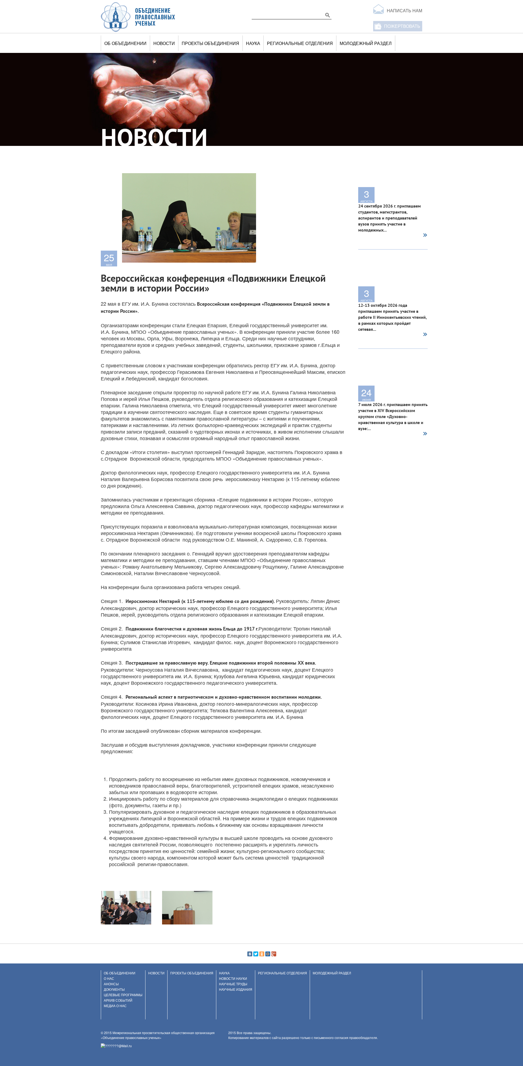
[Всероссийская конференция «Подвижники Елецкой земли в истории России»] (126, 907)
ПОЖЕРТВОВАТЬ (402, 26)
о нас (109, 978)
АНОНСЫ (111, 983)
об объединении (125, 43)
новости (164, 43)
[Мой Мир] (267, 953)
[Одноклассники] (261, 953)
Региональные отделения (300, 43)
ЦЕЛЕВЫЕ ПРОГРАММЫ (123, 994)
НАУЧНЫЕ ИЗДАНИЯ (235, 989)
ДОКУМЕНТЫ (114, 989)
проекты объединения (210, 43)
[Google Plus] (273, 953)
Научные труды (233, 983)
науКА (253, 43)
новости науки (233, 978)
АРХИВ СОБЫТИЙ (118, 1000)
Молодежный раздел (366, 43)
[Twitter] (255, 953)
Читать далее (425, 235)
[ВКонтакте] (249, 953)
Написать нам (404, 10)
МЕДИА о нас (115, 1005)
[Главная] (138, 16)
